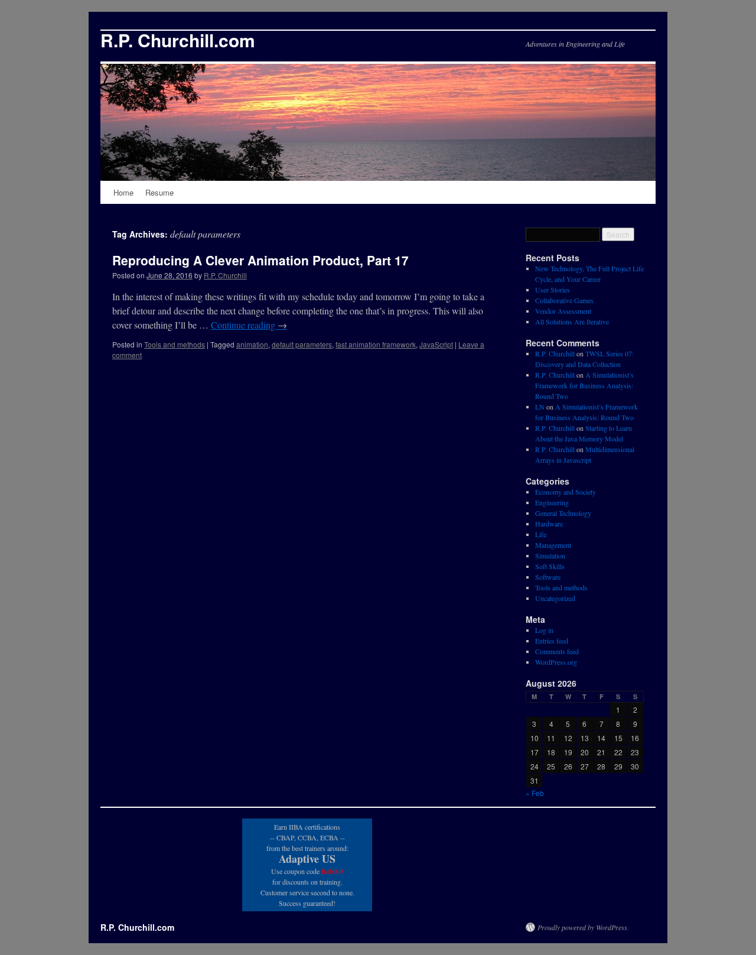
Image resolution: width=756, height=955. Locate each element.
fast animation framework (375, 344)
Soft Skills (550, 566)
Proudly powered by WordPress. (583, 927)
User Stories (552, 289)
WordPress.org (556, 662)
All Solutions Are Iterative (572, 321)
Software (548, 577)
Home (123, 192)
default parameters (302, 344)
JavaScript (436, 344)
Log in (544, 630)
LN (540, 406)
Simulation (550, 555)
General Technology (563, 513)
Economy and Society (565, 491)
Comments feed (557, 651)
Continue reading (249, 325)
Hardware (549, 523)
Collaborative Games (564, 300)
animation (252, 344)
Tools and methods (174, 344)
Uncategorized (555, 598)
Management (553, 545)
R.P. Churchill (225, 275)
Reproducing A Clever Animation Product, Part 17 (260, 260)
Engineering (552, 502)
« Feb (535, 793)
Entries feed (551, 640)
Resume (159, 192)
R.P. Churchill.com (177, 40)
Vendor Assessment (563, 311)
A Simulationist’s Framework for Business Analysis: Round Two (584, 385)
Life (540, 534)
